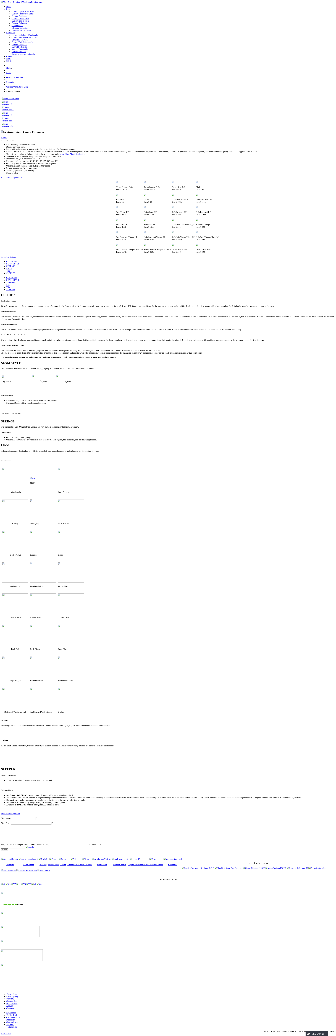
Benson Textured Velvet (152, 864)
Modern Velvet (119, 864)
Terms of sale (11, 994)
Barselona (172, 864)
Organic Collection (19, 23)
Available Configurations (11, 177)
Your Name (6, 818)
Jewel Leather (85, 864)
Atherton (10, 864)
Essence (43, 864)
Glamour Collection (20, 28)
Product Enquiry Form (10, 814)
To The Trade (12, 1015)
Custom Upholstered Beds (17, 87)
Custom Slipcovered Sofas (22, 14)
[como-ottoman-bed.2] (8, 115)
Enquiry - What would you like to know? (25, 844)
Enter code (96, 844)
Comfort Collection (20, 16)
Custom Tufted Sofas (20, 18)
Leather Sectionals (19, 44)
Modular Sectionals (20, 49)
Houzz (4, 138)
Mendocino (102, 864)
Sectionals (10, 33)
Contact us (10, 1008)
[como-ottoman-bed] (10, 99)
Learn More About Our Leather (72, 154)
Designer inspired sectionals (23, 54)
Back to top (6, 1034)
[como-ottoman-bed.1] (8, 110)
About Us (10, 1006)
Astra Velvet (53, 864)
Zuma (63, 864)
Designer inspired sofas (21, 30)
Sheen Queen (73, 864)
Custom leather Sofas (20, 21)
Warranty (10, 999)
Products (10, 82)
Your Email (5, 823)
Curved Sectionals (19, 47)
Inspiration (10, 1020)
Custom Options (13, 1017)
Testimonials (11, 1027)
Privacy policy (12, 996)
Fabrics (9, 61)
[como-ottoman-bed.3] (8, 121)
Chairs (9, 56)
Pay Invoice (11, 1013)
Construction (11, 1001)
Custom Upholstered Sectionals (25, 35)
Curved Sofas (17, 25)
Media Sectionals (19, 51)
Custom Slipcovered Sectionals (24, 37)
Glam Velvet (28, 864)
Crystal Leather (135, 864)
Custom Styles (12, 1022)
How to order (11, 1003)
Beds (8, 59)
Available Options (8, 257)
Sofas (8, 9)
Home (8, 7)
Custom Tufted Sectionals (22, 42)
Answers (10, 1024)
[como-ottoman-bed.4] (8, 126)
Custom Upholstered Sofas (23, 11)
